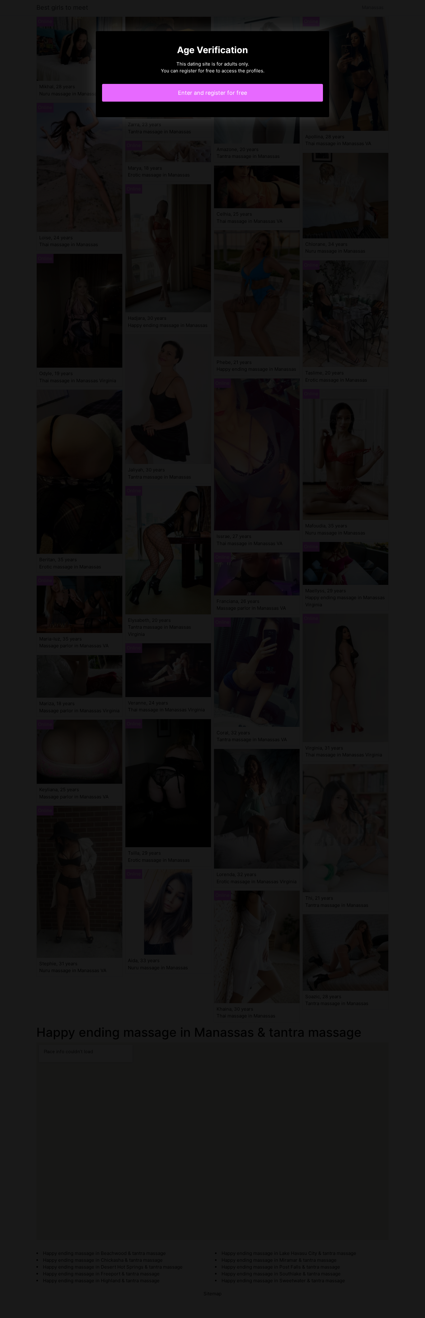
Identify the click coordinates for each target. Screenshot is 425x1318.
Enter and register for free (212, 93)
